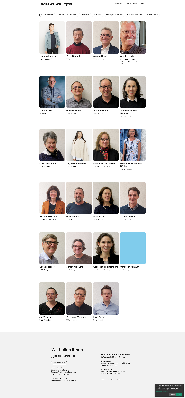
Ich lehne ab (172, 394)
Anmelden (119, 379)
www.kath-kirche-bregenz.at (111, 374)
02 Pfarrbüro (85, 14)
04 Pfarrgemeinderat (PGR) (114, 14)
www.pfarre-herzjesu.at (60, 374)
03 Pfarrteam (98, 14)
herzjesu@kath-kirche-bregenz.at (63, 372)
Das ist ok (179, 394)
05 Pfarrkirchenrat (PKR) (134, 14)
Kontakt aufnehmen (59, 362)
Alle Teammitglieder (47, 14)
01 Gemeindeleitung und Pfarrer (67, 14)
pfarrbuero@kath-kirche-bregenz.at (114, 371)
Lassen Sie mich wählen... (162, 391)
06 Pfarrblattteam (152, 14)
